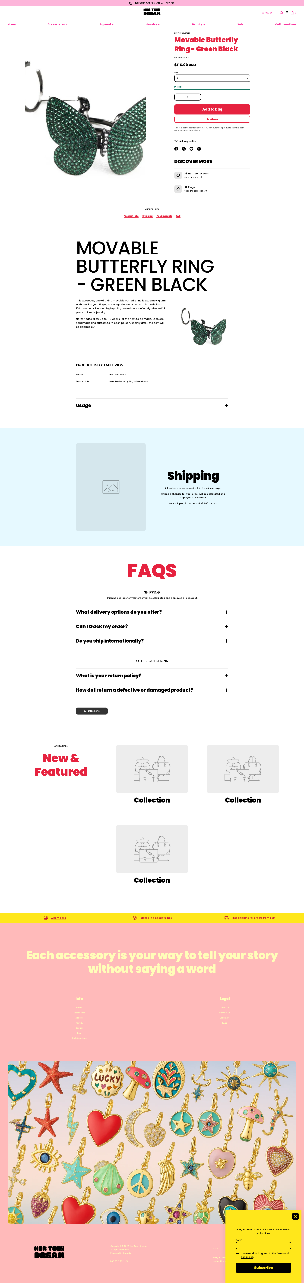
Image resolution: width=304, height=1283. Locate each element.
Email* (239, 1240)
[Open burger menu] (10, 12)
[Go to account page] (287, 13)
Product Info (131, 216)
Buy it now (212, 119)
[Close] (295, 1216)
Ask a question (187, 141)
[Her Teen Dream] (152, 13)
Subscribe (263, 1267)
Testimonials (164, 216)
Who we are (58, 918)
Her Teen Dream (182, 33)
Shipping (147, 216)
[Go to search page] (281, 12)
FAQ (178, 216)
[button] (281, 12)
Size (176, 72)
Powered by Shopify (120, 1253)
